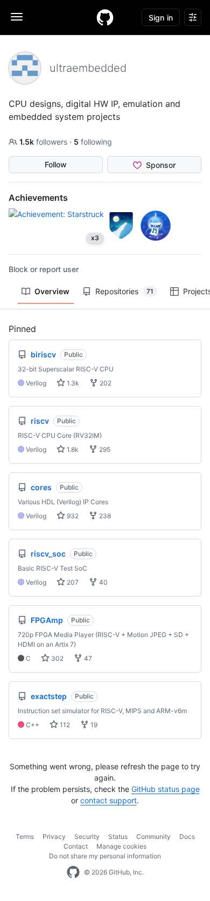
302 (57, 658)
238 (104, 516)
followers (44, 141)
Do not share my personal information (105, 856)
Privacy (54, 836)
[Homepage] (105, 17)
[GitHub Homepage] (73, 872)
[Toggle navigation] (17, 17)
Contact (76, 846)
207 (72, 582)
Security (87, 836)
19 (93, 725)
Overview (51, 291)
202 (104, 383)
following (93, 141)
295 (103, 449)
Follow (56, 164)
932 (72, 516)
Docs (187, 836)
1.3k (72, 383)
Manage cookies (121, 846)
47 (87, 658)
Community (153, 836)
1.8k (72, 449)
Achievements (38, 197)
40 (102, 582)
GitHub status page (165, 789)
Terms (25, 836)
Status (118, 836)
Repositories (124, 291)
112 (64, 725)
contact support (108, 800)
